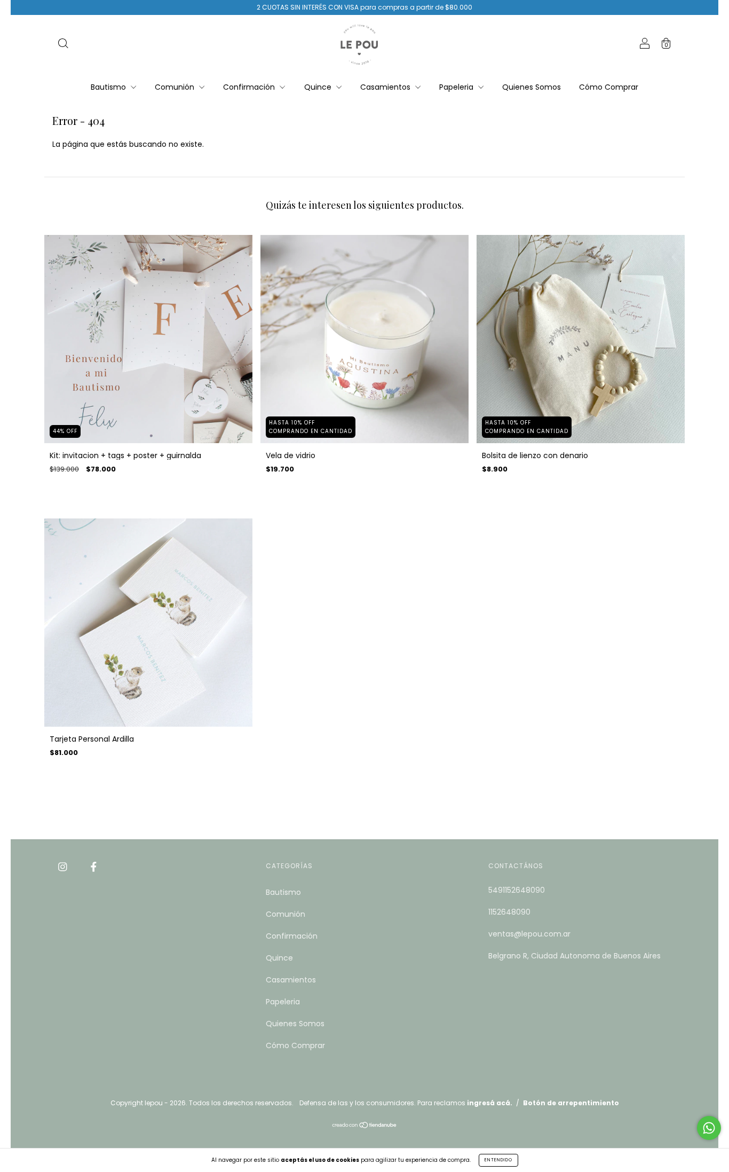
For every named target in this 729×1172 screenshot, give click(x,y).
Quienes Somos (531, 87)
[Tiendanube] (364, 1126)
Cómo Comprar (608, 87)
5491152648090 (516, 890)
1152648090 (509, 912)
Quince (319, 87)
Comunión (175, 87)
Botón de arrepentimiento (571, 1102)
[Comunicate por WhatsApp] (709, 1128)
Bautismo (109, 87)
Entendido (498, 1160)
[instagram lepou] (63, 866)
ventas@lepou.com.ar (529, 934)
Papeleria (457, 87)
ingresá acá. (489, 1102)
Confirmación (250, 87)
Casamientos (386, 87)
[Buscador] (63, 45)
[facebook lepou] (93, 866)
